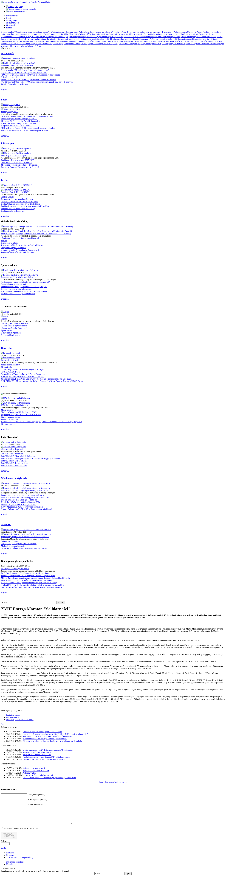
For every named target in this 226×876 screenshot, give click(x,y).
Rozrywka (6, 348)
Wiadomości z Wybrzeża (14, 478)
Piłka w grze (7, 143)
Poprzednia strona (106, 782)
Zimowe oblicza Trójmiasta (12, 449)
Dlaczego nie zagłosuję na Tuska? (15, 568)
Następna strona (120, 782)
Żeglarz (4, 319)
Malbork (6, 524)
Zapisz (128, 874)
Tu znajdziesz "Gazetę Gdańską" (19, 857)
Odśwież (4, 841)
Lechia (4, 180)
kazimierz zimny (13, 715)
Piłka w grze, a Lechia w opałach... (15, 155)
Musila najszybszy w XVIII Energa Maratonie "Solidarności (47, 750)
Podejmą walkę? (29, 773)
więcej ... (5, 89)
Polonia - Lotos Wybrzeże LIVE (36, 770)
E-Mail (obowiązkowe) (37, 799)
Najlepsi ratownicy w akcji (34, 768)
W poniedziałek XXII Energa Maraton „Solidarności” (45, 739)
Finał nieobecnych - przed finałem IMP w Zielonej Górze (46, 757)
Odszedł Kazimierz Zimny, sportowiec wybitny (42, 732)
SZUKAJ (61, 602)
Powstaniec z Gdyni (9, 360)
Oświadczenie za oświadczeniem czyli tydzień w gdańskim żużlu (49, 777)
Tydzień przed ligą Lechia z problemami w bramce (43, 759)
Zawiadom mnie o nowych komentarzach (21, 828)
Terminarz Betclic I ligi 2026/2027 (15, 192)
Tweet (3, 724)
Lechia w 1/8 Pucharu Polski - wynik (37, 775)
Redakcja (10, 853)
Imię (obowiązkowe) (36, 795)
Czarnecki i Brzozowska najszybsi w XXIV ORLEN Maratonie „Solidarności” (55, 734)
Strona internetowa (35, 804)
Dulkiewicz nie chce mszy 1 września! (17, 65)
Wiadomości (7, 53)
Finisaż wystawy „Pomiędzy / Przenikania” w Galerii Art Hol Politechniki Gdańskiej (36, 233)
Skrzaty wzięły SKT (9, 112)
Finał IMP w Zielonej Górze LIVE (37, 754)
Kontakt (9, 864)
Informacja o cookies (15, 862)
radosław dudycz (13, 717)
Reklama (10, 855)
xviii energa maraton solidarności (19, 720)
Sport (4, 99)
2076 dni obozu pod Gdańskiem (14, 405)
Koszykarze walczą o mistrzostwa (37, 752)
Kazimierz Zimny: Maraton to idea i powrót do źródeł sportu (47, 736)
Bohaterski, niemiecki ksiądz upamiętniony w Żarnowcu (24, 490)
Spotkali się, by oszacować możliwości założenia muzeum (25, 536)
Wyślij (3, 848)
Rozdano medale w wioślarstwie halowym (18, 277)
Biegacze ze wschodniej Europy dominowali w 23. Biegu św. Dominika (52, 741)
